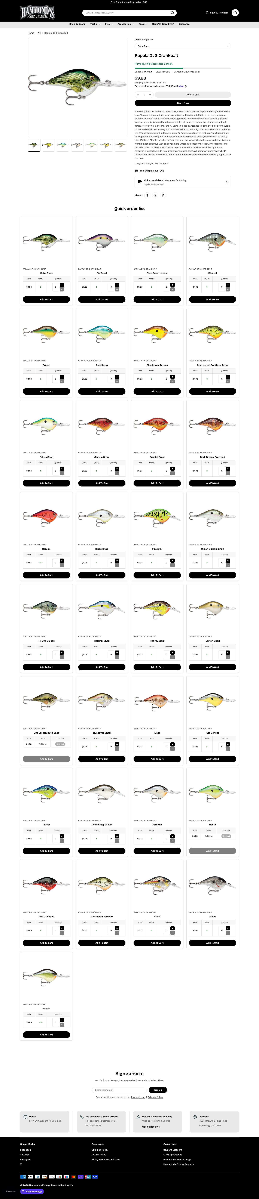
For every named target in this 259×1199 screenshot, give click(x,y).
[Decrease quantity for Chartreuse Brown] (172, 381)
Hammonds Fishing (39, 1185)
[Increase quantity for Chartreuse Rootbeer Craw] (228, 377)
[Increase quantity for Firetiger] (172, 561)
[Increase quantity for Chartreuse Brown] (172, 377)
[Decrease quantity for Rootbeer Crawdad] (117, 933)
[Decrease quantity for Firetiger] (172, 565)
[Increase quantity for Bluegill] (228, 285)
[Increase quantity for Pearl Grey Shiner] (117, 836)
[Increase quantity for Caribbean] (117, 377)
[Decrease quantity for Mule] (172, 749)
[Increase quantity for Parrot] (62, 836)
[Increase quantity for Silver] (228, 928)
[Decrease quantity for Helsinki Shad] (117, 657)
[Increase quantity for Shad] (172, 928)
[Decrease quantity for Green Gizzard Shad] (228, 565)
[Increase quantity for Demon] (62, 561)
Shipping (139, 82)
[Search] (172, 13)
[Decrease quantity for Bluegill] (228, 289)
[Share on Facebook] (147, 195)
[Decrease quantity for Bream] (62, 381)
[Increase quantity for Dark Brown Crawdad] (228, 469)
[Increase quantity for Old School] (228, 744)
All (39, 33)
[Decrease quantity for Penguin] (172, 841)
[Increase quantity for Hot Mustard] (172, 653)
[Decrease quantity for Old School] (228, 749)
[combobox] (129, 13)
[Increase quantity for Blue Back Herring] (172, 285)
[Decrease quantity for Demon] (62, 565)
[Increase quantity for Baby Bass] (62, 285)
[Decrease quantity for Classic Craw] (117, 473)
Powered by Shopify (62, 1185)
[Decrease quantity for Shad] (172, 933)
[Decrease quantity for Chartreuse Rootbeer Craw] (228, 381)
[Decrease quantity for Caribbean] (117, 381)
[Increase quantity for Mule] (172, 744)
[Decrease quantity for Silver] (228, 933)
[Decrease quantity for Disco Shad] (117, 565)
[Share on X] (155, 195)
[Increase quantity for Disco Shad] (117, 561)
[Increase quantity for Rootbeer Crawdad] (117, 928)
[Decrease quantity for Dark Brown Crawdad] (228, 473)
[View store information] (227, 182)
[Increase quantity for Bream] (62, 377)
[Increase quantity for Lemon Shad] (228, 653)
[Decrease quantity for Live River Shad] (117, 749)
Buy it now (183, 103)
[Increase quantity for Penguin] (172, 836)
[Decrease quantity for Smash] (62, 1025)
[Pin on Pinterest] (163, 195)
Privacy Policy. (155, 1097)
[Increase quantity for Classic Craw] (117, 469)
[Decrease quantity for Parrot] (62, 841)
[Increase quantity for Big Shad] (117, 285)
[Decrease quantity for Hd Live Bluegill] (62, 657)
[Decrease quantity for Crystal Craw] (172, 473)
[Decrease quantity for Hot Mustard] (172, 657)
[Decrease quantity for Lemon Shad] (228, 657)
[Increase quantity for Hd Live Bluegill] (62, 653)
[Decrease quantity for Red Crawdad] (62, 933)
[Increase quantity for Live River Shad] (117, 744)
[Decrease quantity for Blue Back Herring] (172, 289)
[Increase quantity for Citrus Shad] (62, 469)
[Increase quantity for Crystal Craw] (172, 469)
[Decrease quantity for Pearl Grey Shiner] (117, 841)
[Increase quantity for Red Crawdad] (62, 928)
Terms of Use (138, 1097)
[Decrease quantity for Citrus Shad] (62, 473)
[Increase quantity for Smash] (62, 1020)
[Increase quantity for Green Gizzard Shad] (228, 561)
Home (31, 33)
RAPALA (147, 71)
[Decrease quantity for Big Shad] (117, 289)
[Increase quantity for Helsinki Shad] (117, 653)
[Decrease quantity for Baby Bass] (62, 289)
